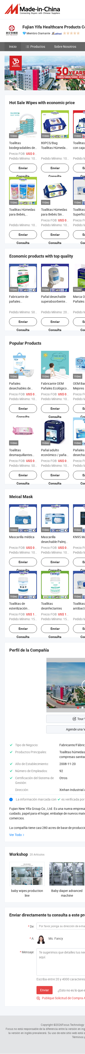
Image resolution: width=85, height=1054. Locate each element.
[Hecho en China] (33, 9)
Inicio (13, 46)
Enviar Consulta (23, 169)
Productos (37, 46)
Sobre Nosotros (65, 46)
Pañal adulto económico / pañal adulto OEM (54, 455)
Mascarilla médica (21, 537)
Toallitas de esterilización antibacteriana (19, 608)
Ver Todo (15, 835)
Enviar (44, 990)
